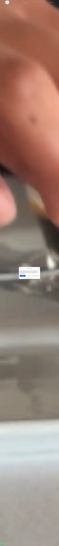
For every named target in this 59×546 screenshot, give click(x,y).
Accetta (23, 275)
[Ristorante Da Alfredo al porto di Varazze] (7, 2)
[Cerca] (53, 2)
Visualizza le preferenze (36, 275)
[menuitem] (26, 2)
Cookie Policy (27, 277)
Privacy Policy (31, 277)
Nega (29, 275)
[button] (38, 268)
